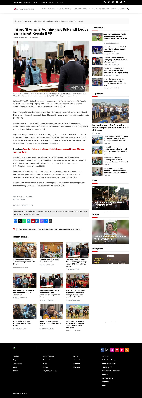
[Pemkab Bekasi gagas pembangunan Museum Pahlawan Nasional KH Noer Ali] (97, 161)
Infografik (97, 248)
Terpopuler (43, 2)
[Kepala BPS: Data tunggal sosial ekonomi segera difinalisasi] (24, 281)
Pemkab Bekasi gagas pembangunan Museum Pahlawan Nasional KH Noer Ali (116, 160)
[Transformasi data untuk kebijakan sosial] (51, 250)
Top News (52, 2)
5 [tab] (117, 212)
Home (44, 9)
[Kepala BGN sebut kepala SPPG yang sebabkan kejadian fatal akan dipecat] (97, 61)
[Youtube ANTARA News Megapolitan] (117, 2)
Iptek (85, 9)
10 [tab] (124, 246)
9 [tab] (121, 246)
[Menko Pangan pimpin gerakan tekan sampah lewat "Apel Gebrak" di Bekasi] (110, 111)
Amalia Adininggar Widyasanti (67, 229)
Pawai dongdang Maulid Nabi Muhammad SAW (109, 203)
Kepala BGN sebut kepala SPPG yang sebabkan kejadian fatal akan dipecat (115, 60)
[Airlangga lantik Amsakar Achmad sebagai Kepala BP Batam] (24, 250)
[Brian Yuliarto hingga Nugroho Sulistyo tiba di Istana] (24, 311)
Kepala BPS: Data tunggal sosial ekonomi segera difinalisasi (23, 293)
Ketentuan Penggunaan (111, 360)
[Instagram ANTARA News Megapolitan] (113, 2)
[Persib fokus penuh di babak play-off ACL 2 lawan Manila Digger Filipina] (97, 50)
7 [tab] (115, 246)
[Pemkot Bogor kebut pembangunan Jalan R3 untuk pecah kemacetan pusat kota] (97, 150)
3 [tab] (110, 212)
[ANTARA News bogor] (23, 9)
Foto (95, 180)
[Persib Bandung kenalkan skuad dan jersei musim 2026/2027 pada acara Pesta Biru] (97, 82)
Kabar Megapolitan (64, 9)
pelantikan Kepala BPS (27, 229)
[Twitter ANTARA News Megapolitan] (109, 2)
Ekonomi (46, 360)
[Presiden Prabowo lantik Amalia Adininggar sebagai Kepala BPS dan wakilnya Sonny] (77, 250)
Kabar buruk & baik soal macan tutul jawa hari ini (110, 237)
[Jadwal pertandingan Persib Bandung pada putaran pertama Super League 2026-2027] (97, 37)
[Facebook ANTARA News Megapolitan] (105, 2)
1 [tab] (104, 212)
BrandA (105, 374)
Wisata (113, 9)
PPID (104, 385)
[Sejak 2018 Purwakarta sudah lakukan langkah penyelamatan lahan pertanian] (77, 311)
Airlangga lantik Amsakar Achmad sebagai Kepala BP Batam (24, 262)
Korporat (105, 382)
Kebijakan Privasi (108, 363)
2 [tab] (107, 212)
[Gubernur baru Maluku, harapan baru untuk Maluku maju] (51, 311)
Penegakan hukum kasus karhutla (107, 314)
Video (95, 214)
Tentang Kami (107, 367)
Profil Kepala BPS (45, 229)
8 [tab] (118, 246)
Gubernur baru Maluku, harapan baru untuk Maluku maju (50, 323)
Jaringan (105, 356)
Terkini (35, 2)
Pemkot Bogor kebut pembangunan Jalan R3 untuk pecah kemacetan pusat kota (115, 149)
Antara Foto (27, 2)
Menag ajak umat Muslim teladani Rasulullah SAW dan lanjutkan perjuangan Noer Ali (115, 170)
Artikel (91, 9)
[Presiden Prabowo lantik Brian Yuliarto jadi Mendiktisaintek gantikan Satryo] (51, 281)
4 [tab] (114, 212)
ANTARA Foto (107, 378)
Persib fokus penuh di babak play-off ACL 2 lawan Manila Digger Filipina (115, 49)
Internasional (78, 360)
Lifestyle (77, 9)
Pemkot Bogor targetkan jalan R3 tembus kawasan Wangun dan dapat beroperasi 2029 (116, 138)
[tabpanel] (110, 198)
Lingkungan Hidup (102, 9)
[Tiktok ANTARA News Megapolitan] (121, 2)
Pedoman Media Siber (111, 371)
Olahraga (76, 363)
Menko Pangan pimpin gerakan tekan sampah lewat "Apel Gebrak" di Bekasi (110, 127)
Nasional (51, 9)
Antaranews (18, 2)
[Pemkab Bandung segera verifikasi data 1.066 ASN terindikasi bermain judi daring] (97, 71)
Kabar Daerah (48, 356)
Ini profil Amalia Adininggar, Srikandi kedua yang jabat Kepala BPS (58, 21)
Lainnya (121, 9)
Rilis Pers (60, 2)
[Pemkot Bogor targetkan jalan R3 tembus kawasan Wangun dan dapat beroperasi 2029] (97, 139)
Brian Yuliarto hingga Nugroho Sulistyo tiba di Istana (22, 323)
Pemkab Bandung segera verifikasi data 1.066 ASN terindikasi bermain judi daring (116, 70)
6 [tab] (112, 246)
